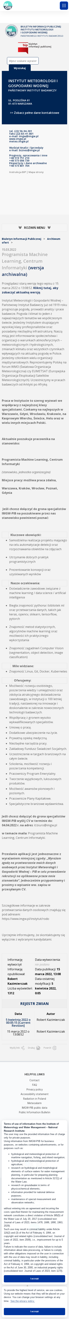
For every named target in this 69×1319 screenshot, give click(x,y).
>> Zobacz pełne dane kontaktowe (34, 113)
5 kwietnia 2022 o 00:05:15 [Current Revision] (18, 1023)
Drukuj (31, 1047)
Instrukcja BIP (17, 172)
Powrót (48, 1047)
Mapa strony (36, 172)
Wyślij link (15, 1047)
